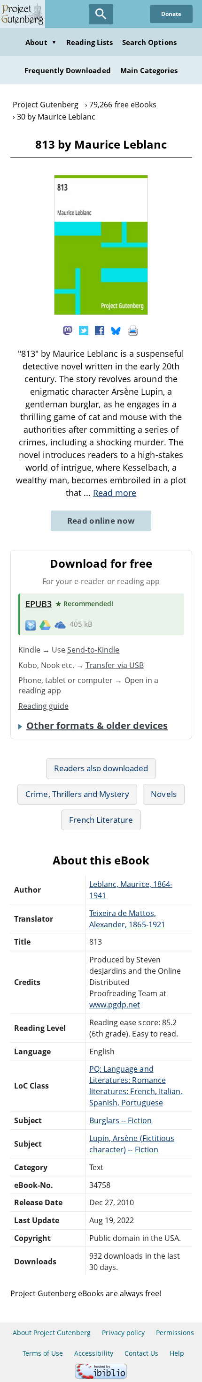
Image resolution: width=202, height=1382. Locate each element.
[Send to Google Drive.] (45, 624)
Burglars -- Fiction (120, 1120)
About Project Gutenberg (52, 1332)
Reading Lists (89, 42)
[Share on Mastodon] (67, 329)
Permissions (175, 1332)
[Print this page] (133, 329)
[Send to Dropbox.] (30, 625)
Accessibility (93, 1353)
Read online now (101, 520)
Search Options (149, 42)
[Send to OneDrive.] (60, 625)
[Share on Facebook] (99, 329)
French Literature (101, 819)
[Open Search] (101, 14)
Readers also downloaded (101, 768)
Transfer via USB (114, 665)
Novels (163, 794)
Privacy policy (123, 1332)
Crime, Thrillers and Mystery (77, 794)
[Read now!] (101, 312)
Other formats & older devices (97, 725)
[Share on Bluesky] (116, 329)
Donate (171, 14)
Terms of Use (43, 1353)
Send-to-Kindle (93, 650)
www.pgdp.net (114, 1004)
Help (177, 1353)
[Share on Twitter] (83, 329)
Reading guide (43, 706)
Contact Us (141, 1353)
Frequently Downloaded (67, 70)
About (40, 42)
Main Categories (149, 70)
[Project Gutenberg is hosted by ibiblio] (101, 1376)
